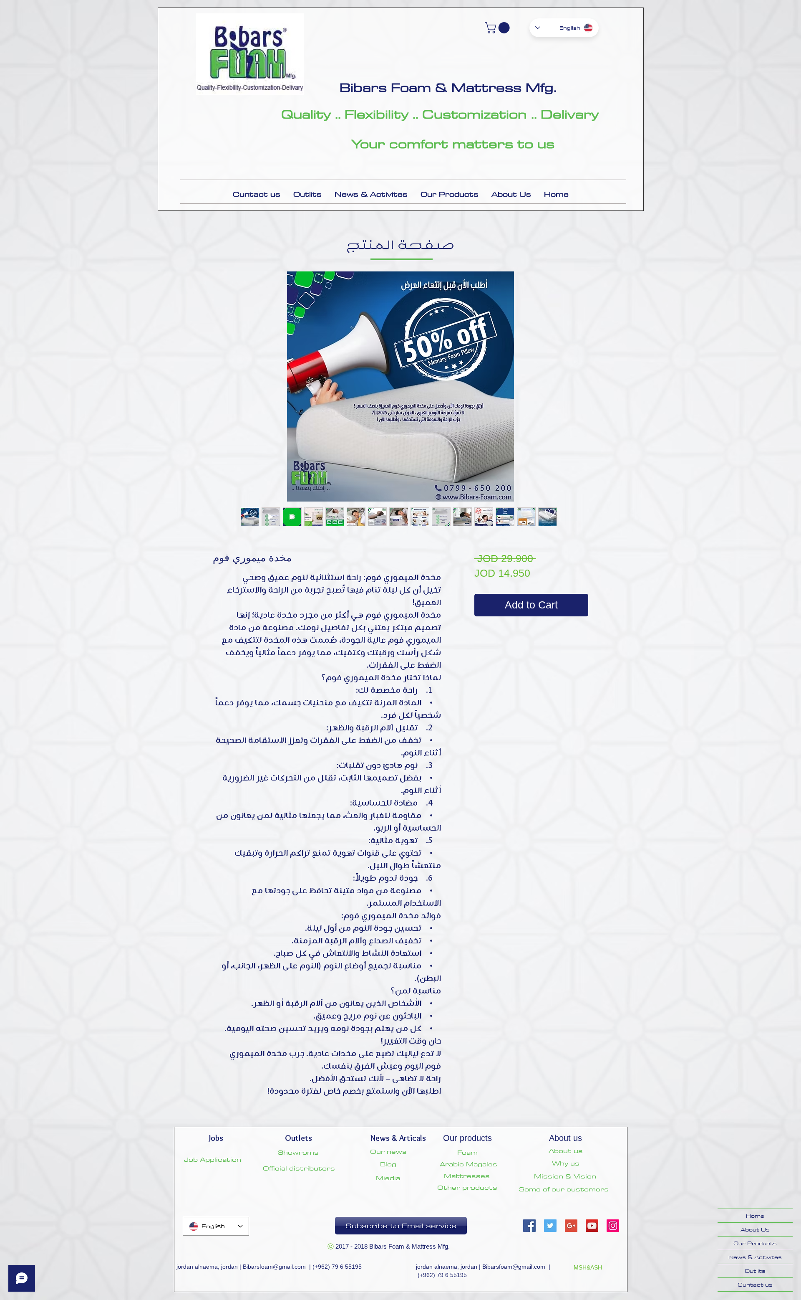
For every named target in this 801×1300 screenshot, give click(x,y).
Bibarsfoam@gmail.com (274, 1266)
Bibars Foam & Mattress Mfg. (448, 87)
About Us (755, 1229)
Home (755, 1216)
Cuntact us (755, 1285)
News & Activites (755, 1257)
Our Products (755, 1243)
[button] (498, 27)
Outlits (755, 1271)
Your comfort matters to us (452, 144)
